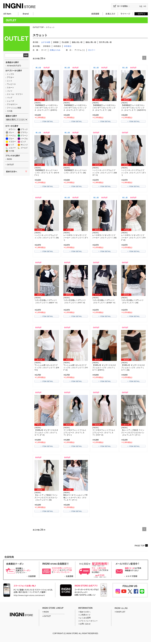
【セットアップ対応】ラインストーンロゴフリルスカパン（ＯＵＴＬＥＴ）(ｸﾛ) (46, 497)
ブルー (11, 139)
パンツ (9, 91)
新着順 (56, 42)
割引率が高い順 (105, 42)
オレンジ (24, 145)
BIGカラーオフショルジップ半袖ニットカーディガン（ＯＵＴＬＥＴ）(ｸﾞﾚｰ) (75, 497)
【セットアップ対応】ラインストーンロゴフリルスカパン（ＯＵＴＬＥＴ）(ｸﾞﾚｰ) (132, 432)
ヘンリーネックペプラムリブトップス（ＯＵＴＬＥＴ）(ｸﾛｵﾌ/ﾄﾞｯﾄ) (104, 172)
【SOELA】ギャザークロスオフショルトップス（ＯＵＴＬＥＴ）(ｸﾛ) (133, 367)
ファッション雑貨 (14, 108)
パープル (24, 139)
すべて (44, 50)
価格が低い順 (77, 42)
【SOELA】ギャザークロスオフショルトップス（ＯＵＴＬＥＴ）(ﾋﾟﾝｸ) (46, 432)
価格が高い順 (91, 42)
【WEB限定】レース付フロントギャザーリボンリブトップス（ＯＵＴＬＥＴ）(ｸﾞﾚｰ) (75, 107)
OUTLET (10, 165)
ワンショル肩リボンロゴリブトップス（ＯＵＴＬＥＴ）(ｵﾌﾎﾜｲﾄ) (47, 367)
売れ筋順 (65, 42)
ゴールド (24, 148)
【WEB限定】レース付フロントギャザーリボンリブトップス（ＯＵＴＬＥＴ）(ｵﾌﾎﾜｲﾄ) (46, 107)
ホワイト (12, 129)
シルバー (12, 148)
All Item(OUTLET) (14, 66)
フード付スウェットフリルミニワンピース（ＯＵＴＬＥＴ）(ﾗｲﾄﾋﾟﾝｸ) (103, 432)
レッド (11, 145)
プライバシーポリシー (89, 621)
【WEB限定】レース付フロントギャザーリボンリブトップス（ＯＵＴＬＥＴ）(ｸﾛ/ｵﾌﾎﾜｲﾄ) (133, 107)
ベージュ (12, 136)
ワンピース (11, 84)
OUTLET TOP (38, 27)
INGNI (9, 159)
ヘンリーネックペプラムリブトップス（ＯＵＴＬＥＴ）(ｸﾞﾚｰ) (133, 172)
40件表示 (57, 46)
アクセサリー (12, 104)
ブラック (24, 129)
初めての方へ (85, 612)
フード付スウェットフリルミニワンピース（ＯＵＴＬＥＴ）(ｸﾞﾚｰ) (74, 432)
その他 (9, 111)
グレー (11, 132)
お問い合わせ (85, 624)
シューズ (10, 101)
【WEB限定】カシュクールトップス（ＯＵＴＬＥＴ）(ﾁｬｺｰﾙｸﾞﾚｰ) (47, 172)
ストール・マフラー (15, 94)
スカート (10, 88)
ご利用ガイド (85, 615)
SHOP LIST (120, 612)
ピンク (23, 142)
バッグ (9, 98)
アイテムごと (79, 50)
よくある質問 (85, 618)
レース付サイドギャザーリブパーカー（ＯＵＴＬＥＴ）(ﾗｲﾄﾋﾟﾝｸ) (133, 237)
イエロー (12, 142)
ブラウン (24, 132)
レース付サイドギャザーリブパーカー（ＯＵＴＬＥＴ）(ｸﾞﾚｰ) (75, 237)
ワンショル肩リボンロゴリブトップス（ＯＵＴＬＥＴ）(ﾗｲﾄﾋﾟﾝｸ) (75, 367)
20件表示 (46, 46)
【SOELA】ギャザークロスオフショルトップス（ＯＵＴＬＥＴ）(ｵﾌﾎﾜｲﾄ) (104, 367)
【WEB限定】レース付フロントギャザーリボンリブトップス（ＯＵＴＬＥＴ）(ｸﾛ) (104, 107)
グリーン (24, 136)
